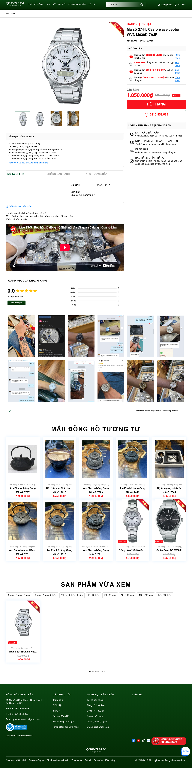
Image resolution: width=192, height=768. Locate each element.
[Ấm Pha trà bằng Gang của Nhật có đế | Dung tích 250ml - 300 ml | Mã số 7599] (96, 459)
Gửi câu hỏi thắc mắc (20, 207)
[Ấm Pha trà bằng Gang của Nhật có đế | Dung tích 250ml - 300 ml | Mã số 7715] (59, 521)
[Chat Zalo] (185, 751)
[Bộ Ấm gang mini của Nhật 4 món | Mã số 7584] (169, 459)
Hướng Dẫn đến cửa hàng (66, 727)
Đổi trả (88, 760)
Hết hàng (156, 104)
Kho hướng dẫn (97, 174)
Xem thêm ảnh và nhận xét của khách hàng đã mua (157, 411)
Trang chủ (58, 700)
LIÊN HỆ (92, 4)
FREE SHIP (141, 149)
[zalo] (148, 742)
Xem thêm (178, 56)
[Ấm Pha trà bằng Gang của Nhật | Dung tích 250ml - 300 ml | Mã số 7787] (22, 459)
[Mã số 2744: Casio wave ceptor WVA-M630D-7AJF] (22, 622)
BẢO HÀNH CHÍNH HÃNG (150, 158)
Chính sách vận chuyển (58, 760)
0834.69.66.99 (22, 709)
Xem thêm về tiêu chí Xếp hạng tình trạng (28, 163)
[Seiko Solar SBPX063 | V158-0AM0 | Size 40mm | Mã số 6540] (169, 521)
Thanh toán (77, 760)
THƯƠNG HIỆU (35, 4)
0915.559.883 (159, 114)
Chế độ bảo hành (58, 174)
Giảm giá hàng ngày (97, 722)
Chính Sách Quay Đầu (98, 727)
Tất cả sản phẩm (95, 700)
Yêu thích (182, 5)
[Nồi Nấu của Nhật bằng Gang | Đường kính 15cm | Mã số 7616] (59, 459)
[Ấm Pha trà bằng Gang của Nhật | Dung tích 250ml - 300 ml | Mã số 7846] (132, 459)
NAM (48, 4)
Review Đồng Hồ (61, 716)
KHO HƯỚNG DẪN (77, 4)
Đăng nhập (167, 5)
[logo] (15, 6)
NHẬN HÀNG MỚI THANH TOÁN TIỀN (156, 141)
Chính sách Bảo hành (16, 760)
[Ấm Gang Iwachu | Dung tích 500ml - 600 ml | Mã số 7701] (22, 521)
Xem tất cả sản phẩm (96, 672)
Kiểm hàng (110, 760)
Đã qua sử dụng (95, 716)
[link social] (16, 730)
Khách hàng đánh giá (63, 722)
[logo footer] (96, 750)
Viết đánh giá (16, 303)
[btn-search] (141, 4)
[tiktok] (143, 742)
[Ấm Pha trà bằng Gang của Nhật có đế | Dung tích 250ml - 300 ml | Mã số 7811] (96, 521)
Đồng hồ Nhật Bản (96, 705)
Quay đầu (98, 760)
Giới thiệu (57, 705)
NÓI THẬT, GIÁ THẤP (147, 133)
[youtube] (138, 742)
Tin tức (56, 711)
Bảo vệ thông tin (36, 760)
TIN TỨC (62, 4)
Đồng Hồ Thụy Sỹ (95, 711)
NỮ (54, 4)
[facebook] (133, 742)
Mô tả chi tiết (16, 174)
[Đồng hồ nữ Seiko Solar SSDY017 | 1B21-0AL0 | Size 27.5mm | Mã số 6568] (133, 521)
